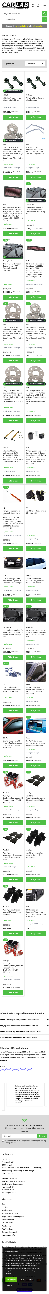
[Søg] (44, 13)
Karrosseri (15, 1069)
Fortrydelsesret (8, 1220)
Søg (3, 1204)
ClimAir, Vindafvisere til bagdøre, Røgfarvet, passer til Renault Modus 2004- (36, 743)
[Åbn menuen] (44, 5)
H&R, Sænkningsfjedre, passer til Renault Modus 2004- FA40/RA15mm (12, 689)
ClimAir (28, 576)
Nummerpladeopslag (10, 1213)
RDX (4, 576)
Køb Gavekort (7, 1229)
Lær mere (10, 1285)
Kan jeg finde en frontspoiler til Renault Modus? (19, 1026)
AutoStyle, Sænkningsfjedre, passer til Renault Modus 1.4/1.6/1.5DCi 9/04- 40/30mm (13, 968)
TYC (27, 508)
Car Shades (7, 627)
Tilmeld (42, 1136)
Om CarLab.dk (7, 1223)
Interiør (29, 1069)
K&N (4, 204)
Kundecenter (7, 1226)
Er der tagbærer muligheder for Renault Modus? (19, 1037)
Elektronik (23, 1069)
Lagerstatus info (8, 1235)
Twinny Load (30, 204)
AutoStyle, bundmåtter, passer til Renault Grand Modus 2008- (34, 855)
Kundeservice (7, 1210)
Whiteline (6, 95)
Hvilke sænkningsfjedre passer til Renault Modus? (20, 1020)
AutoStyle (6, 793)
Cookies (5, 1207)
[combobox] (24, 13)
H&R (4, 144)
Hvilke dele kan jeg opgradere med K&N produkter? (20, 1031)
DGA (27, 144)
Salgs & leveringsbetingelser (13, 1216)
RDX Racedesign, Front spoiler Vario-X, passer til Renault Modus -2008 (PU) (12, 581)
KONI (5, 508)
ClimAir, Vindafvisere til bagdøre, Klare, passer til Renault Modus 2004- (35, 581)
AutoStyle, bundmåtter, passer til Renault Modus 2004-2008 (12, 912)
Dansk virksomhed (9, 1232)
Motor (2, 1069)
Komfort (8, 1069)
